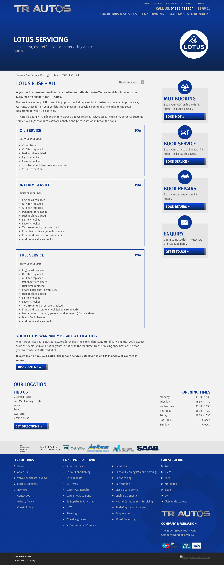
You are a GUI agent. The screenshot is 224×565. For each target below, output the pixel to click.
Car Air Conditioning (78, 472)
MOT (69, 507)
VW (166, 495)
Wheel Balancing (126, 519)
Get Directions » (28, 426)
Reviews (189, 3)
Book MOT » (175, 116)
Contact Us (202, 3)
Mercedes (171, 484)
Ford (167, 478)
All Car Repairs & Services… (82, 525)
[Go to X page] (204, 8)
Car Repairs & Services (118, 14)
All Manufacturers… (176, 501)
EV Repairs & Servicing (80, 501)
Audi (167, 466)
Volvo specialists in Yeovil (32, 478)
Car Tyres (72, 484)
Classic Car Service (127, 490)
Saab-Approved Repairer (188, 14)
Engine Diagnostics (127, 495)
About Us (157, 3)
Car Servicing (153, 14)
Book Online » (29, 367)
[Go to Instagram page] (208, 8)
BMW (168, 472)
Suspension (123, 513)
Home (146, 3)
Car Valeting (123, 484)
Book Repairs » (178, 207)
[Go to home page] (42, 9)
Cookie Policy (25, 507)
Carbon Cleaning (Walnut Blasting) (136, 472)
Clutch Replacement (78, 495)
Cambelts (121, 466)
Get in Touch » (177, 252)
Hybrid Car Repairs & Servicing (134, 501)
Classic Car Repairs (77, 490)
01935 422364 (175, 8)
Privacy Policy (25, 501)
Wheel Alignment (76, 519)
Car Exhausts (74, 478)
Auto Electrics (74, 466)
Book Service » (178, 161)
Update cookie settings (25, 560)
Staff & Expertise (174, 3)
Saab (168, 490)
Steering (71, 513)
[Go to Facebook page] (199, 8)
